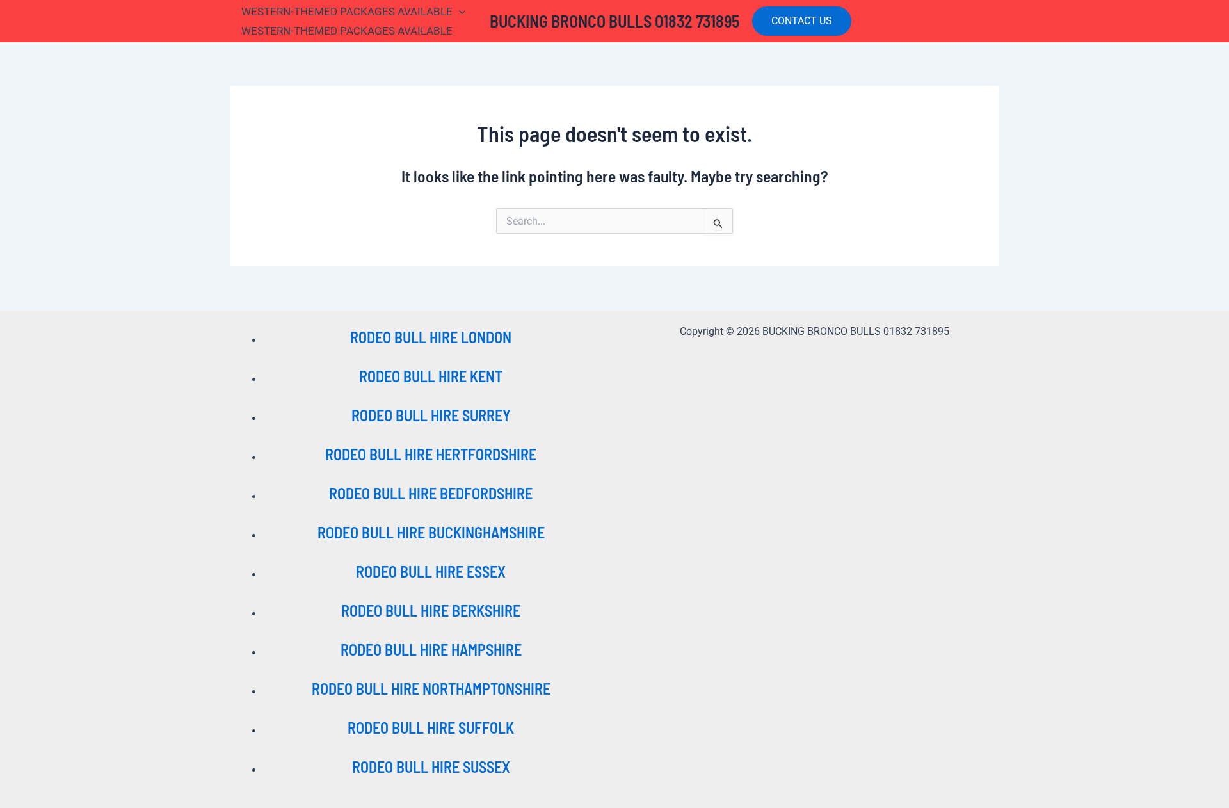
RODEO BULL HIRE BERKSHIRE (430, 610)
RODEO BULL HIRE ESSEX (431, 571)
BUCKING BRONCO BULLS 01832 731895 (614, 21)
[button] (801, 21)
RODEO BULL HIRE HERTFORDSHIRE (430, 454)
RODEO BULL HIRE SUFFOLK (431, 727)
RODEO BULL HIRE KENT (430, 376)
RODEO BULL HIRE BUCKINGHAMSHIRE (431, 532)
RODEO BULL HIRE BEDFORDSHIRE (431, 493)
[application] (459, 11)
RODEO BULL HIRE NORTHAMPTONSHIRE (431, 688)
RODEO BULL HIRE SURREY (431, 415)
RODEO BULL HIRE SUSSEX (431, 766)
